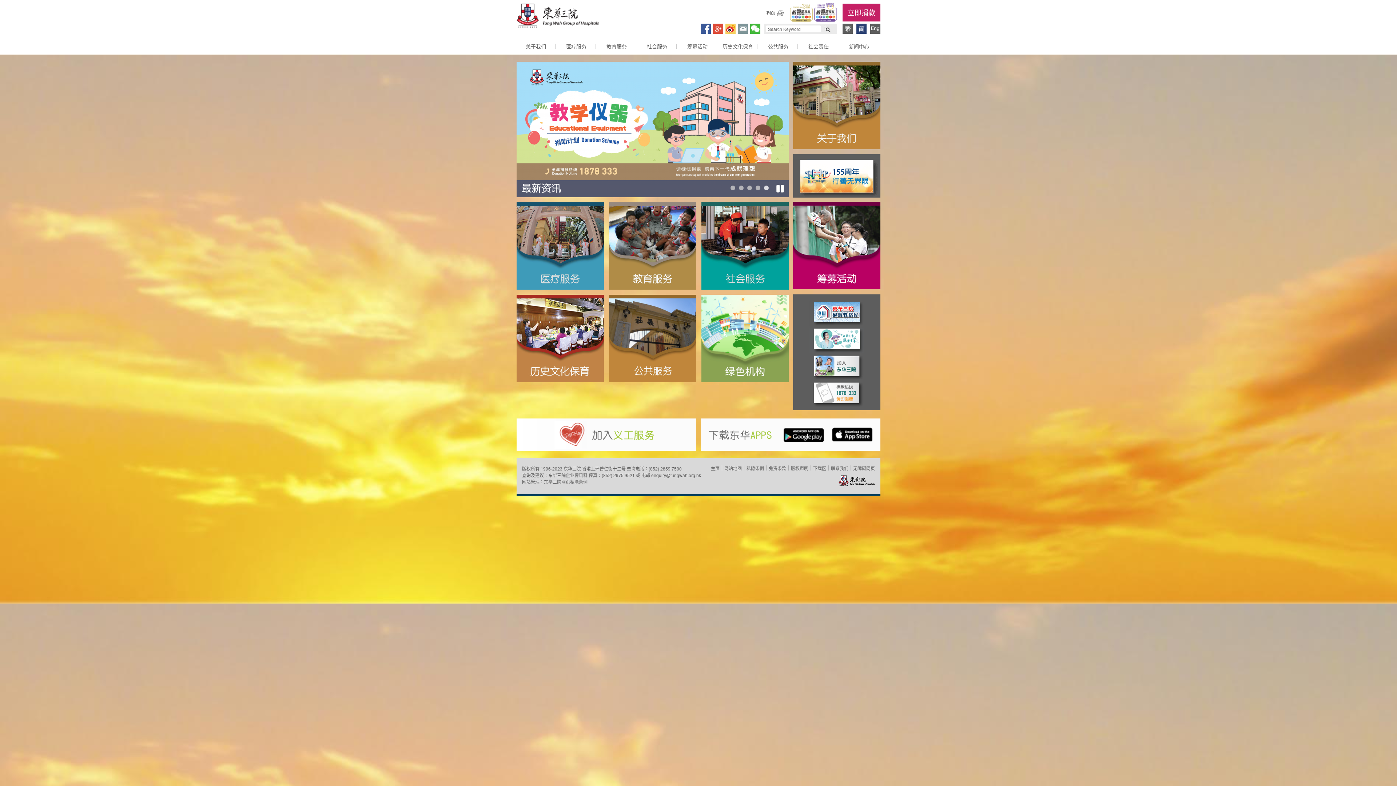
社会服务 (657, 46)
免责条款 (777, 468)
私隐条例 (755, 468)
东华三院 (558, 17)
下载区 (819, 468)
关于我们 (536, 46)
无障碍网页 (864, 468)
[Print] (774, 13)
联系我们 (839, 468)
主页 (715, 468)
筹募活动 (697, 46)
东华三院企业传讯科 (568, 475)
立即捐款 (861, 12)
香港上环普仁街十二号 (604, 468)
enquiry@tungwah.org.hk (676, 475)
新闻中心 (859, 46)
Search (828, 29)
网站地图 (733, 468)
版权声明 (799, 468)
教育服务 (616, 46)
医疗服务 (576, 46)
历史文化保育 (738, 46)
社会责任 (818, 46)
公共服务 (778, 46)
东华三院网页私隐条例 (566, 482)
